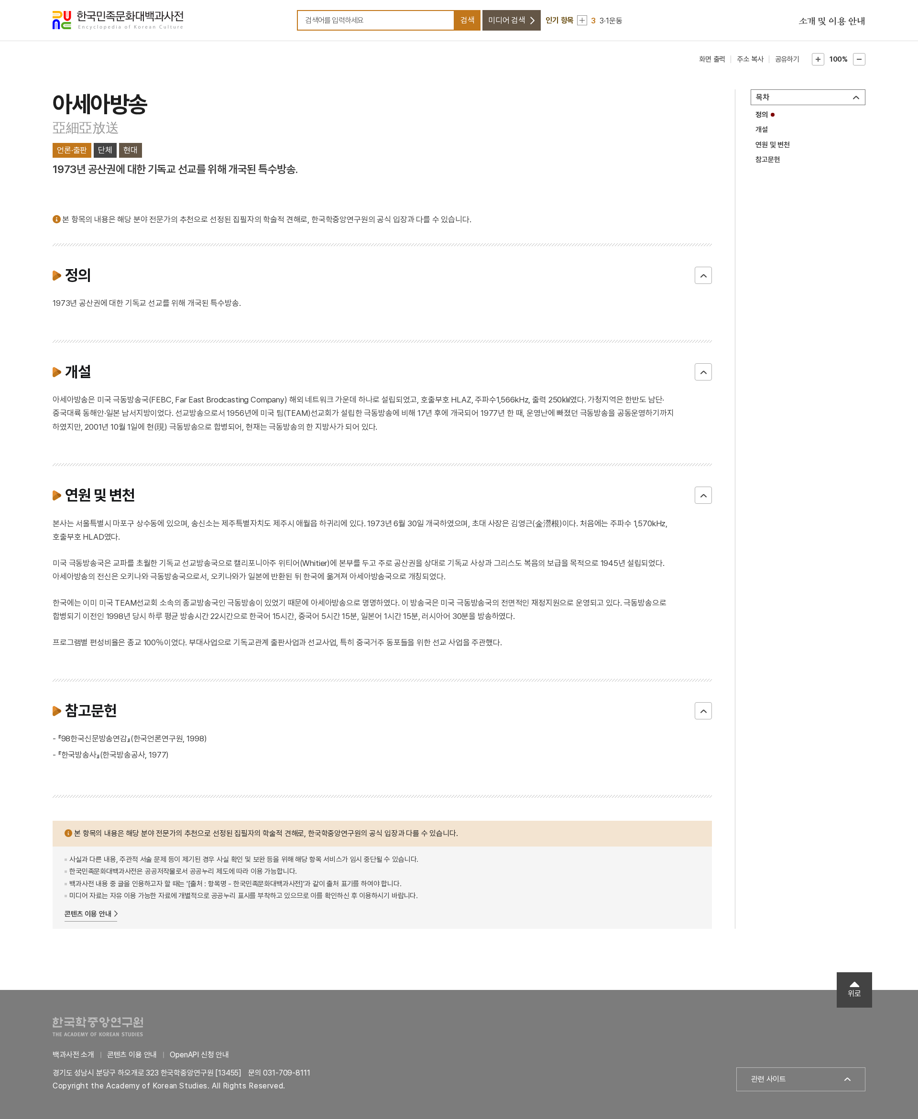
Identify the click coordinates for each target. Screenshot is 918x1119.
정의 (761, 114)
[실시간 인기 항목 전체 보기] (582, 20)
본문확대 (818, 59)
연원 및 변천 (772, 145)
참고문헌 (767, 159)
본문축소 (859, 59)
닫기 (703, 275)
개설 (761, 129)
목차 (762, 97)
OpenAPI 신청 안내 (199, 1054)
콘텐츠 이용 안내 (88, 914)
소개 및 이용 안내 (831, 21)
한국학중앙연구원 (98, 1026)
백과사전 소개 (73, 1054)
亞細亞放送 (86, 128)
